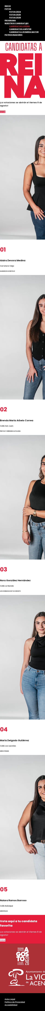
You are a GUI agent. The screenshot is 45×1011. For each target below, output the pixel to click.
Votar (2, 112)
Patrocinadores (13, 35)
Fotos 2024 (15, 11)
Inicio (8, 6)
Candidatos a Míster (20, 29)
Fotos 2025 (15, 14)
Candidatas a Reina (19, 26)
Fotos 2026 (15, 17)
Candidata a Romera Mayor (24, 32)
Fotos (8, 9)
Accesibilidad (11, 1005)
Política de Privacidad (15, 1002)
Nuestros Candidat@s (16, 23)
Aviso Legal (10, 999)
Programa (10, 20)
